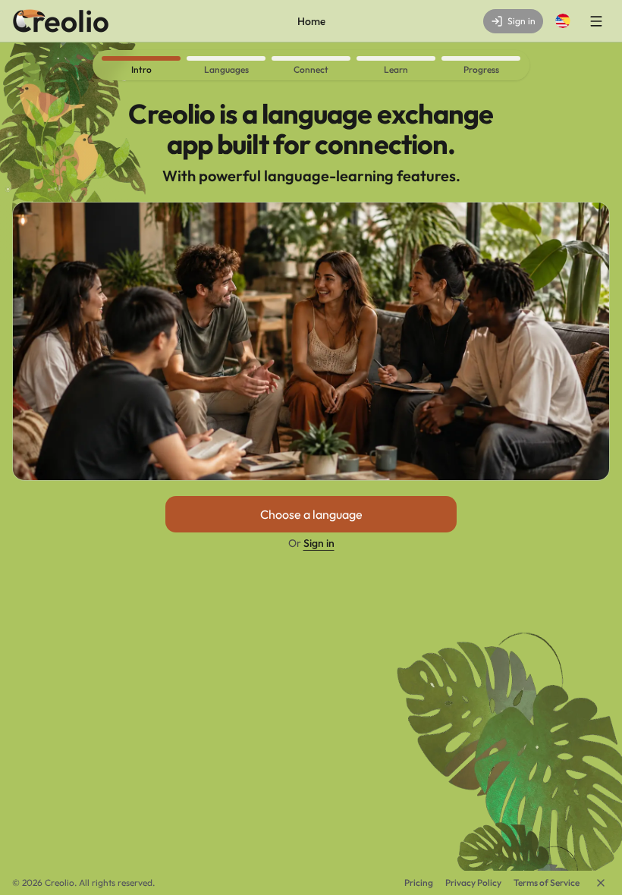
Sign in (319, 543)
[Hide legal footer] (601, 883)
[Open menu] (596, 21)
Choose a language (311, 514)
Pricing (418, 882)
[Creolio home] (60, 21)
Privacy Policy (473, 882)
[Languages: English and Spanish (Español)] (562, 21)
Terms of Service (547, 882)
